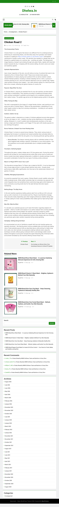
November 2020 (9, 477)
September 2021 (9, 445)
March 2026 (8, 397)
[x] (29, 6)
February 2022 (8, 429)
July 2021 (7, 452)
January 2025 (8, 420)
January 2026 (8, 404)
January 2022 (8, 432)
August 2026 (8, 381)
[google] (31, 6)
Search (6, 320)
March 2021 (8, 464)
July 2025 (7, 417)
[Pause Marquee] (53, 25)
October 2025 (8, 413)
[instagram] (27, 6)
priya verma (8, 45)
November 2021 (9, 439)
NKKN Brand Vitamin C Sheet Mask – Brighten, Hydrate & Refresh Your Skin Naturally (27, 338)
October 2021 (8, 442)
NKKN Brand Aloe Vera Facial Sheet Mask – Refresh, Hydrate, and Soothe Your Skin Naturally (29, 344)
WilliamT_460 (8, 365)
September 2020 (9, 483)
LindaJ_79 (8, 358)
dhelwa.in (29, 11)
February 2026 (8, 401)
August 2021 (8, 448)
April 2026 (7, 394)
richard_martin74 (9, 362)
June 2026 (7, 388)
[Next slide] (55, 1)
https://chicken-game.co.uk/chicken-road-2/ (31, 56)
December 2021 (9, 436)
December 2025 (9, 407)
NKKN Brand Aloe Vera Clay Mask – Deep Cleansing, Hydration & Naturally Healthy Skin (27, 341)
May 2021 (7, 458)
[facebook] (25, 6)
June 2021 (7, 455)
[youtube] (33, 6)
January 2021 (8, 471)
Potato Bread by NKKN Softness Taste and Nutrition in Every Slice (29, 358)
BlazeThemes (45, 501)
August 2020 (8, 487)
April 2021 (7, 461)
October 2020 (8, 480)
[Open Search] (52, 19)
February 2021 (8, 467)
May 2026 (7, 391)
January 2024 (8, 423)
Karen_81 (7, 369)
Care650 (7, 372)
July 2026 (7, 385)
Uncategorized (9, 38)
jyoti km (21, 262)
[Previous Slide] (53, 1)
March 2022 (8, 426)
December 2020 (9, 474)
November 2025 (9, 410)
